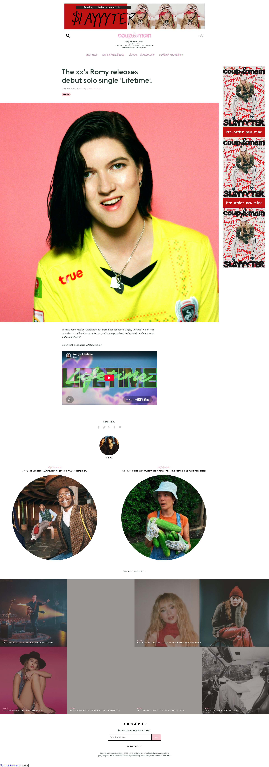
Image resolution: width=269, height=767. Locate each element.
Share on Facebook (98, 427)
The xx (66, 94)
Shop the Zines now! (10, 765)
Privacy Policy (134, 746)
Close (25, 765)
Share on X (104, 427)
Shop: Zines (171, 53)
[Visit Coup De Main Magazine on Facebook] (124, 724)
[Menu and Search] (67, 35)
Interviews (113, 53)
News (91, 56)
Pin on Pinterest (109, 427)
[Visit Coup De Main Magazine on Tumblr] (142, 724)
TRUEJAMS (201, 36)
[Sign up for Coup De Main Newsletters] (146, 724)
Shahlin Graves (95, 89)
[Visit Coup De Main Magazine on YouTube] (128, 724)
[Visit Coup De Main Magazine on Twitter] (139, 724)
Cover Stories (142, 53)
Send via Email (120, 427)
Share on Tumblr (114, 427)
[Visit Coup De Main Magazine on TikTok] (135, 724)
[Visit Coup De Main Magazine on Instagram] (131, 724)
